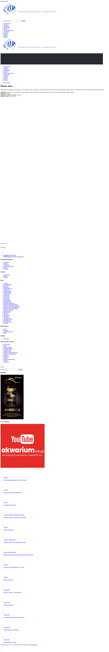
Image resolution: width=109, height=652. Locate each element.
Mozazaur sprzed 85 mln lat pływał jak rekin (14, 617)
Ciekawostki (6, 31)
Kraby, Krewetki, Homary (10, 353)
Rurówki (6, 357)
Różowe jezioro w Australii (10, 642)
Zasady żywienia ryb (8, 579)
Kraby (5, 329)
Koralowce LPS (7, 349)
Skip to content (4, 1)
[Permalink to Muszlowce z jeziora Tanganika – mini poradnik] (6, 512)
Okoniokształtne (7, 301)
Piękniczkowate (7, 311)
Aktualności (6, 26)
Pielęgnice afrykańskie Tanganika (11, 305)
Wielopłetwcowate (8, 319)
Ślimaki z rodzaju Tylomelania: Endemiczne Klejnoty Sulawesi (18, 554)
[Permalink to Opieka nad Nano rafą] (6, 524)
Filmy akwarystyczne (9, 30)
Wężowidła (6, 361)
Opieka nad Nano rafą (9, 530)
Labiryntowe (7, 299)
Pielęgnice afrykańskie (9, 303)
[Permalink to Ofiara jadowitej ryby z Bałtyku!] (6, 624)
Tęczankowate (7, 318)
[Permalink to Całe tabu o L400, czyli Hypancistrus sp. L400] (6, 537)
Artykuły (6, 25)
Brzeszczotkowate (8, 288)
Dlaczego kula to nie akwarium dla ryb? (13, 492)
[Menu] (1, 18)
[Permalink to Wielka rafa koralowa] (6, 599)
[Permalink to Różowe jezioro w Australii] (6, 637)
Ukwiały (6, 360)
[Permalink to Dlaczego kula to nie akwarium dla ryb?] (6, 487)
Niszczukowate (7, 300)
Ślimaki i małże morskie (9, 359)
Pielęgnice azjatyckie (8, 309)
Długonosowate (7, 292)
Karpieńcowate (7, 293)
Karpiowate (6, 295)
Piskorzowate (7, 312)
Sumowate (6, 316)
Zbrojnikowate (7, 320)
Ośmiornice (6, 356)
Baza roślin (6, 338)
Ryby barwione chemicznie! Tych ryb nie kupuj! (15, 480)
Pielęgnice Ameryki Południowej (11, 307)
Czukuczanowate (8, 291)
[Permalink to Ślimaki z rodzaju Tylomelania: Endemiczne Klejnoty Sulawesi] (6, 549)
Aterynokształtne (7, 284)
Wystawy (6, 34)
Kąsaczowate (7, 296)
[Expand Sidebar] (1, 245)
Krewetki (6, 330)
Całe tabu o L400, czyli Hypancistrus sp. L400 (14, 542)
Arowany (6, 283)
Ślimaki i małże (12, 552)
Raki (5, 333)
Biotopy (5, 29)
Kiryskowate (7, 297)
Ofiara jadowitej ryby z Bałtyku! (11, 629)
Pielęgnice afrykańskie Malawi (11, 304)
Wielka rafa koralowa (9, 604)
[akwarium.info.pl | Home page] (30, 15)
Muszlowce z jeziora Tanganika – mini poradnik (15, 517)
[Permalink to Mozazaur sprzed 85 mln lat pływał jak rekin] (6, 612)
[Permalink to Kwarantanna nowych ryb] (6, 500)
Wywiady (6, 269)
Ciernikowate (7, 289)
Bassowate (6, 287)
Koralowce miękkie (8, 348)
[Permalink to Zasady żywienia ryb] (6, 574)
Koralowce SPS (7, 351)
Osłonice (6, 355)
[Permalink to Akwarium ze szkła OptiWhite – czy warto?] (6, 562)
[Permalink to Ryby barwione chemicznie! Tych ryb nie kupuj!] (6, 475)
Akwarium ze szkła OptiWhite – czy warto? (14, 567)
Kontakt (5, 35)
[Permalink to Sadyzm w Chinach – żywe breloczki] (6, 587)
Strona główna (7, 23)
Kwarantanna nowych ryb (10, 505)
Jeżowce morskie (8, 347)
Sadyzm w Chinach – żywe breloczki (12, 592)
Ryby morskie (7, 82)
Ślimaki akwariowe (8, 331)
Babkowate (6, 285)
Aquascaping (7, 27)
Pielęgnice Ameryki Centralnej (11, 308)
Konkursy (6, 33)
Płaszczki (6, 314)
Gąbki (5, 345)
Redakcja (6, 37)
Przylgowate (6, 315)
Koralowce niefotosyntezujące (11, 352)
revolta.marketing (33, 644)
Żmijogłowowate (8, 322)
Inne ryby (6, 323)
